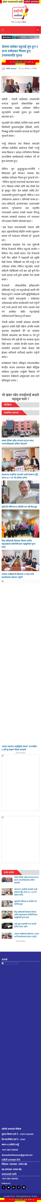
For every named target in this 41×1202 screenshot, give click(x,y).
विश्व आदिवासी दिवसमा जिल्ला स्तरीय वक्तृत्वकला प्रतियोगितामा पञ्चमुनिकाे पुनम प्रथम (18, 544)
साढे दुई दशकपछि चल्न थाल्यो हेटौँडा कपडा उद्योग (25, 925)
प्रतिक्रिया (8, 405)
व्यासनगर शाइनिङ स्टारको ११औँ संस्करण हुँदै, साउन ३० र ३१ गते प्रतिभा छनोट (20, 476)
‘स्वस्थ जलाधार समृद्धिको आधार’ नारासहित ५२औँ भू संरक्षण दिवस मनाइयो (19, 748)
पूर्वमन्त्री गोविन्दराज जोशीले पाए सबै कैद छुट (19, 507)
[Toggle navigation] (2, 30)
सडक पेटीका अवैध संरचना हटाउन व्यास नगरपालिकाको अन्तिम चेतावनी (18, 442)
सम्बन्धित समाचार (11, 413)
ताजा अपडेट (9, 872)
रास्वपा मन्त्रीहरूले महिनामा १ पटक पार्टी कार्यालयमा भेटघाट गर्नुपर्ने (18, 575)
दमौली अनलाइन (11, 68)
